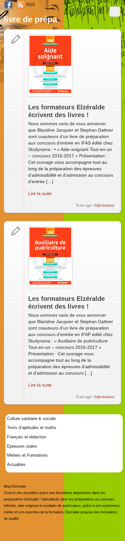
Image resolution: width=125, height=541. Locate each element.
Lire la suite (40, 193)
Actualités (16, 464)
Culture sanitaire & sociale (31, 418)
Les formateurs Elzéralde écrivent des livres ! (66, 111)
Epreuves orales (22, 446)
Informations (104, 205)
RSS (30, 4)
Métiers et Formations (27, 455)
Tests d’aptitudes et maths (31, 427)
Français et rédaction (26, 436)
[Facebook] (8, 5)
